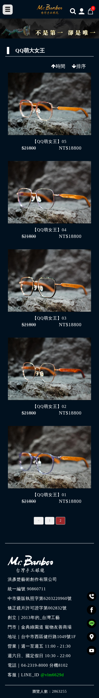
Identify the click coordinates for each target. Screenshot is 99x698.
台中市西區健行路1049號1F (48, 636)
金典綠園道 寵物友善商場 (46, 627)
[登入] (82, 11)
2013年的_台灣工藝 (40, 617)
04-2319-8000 (34, 665)
